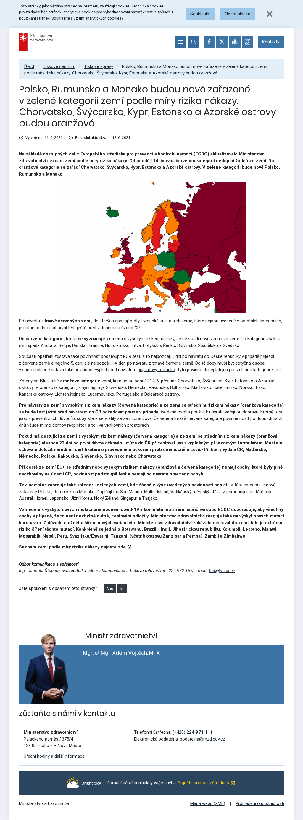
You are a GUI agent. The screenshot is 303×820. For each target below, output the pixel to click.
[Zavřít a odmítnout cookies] (269, 13)
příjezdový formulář (156, 369)
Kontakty (270, 42)
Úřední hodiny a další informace (54, 756)
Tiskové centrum (59, 66)
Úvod (29, 66)
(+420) (193, 732)
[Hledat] (193, 42)
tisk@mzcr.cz (222, 570)
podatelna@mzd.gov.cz (202, 739)
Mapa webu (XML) (207, 803)
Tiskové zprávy (98, 66)
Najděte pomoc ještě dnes (203, 782)
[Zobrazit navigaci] (180, 42)
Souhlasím (200, 14)
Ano (109, 588)
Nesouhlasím (237, 14)
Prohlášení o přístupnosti (260, 803)
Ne (122, 588)
